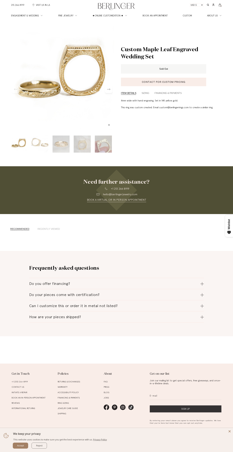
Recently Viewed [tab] (49, 229)
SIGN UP (185, 408)
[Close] (229, 431)
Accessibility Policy (68, 392)
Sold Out (163, 69)
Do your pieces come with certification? (64, 294)
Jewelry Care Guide (68, 408)
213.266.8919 (17, 5)
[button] (208, 5)
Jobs (106, 398)
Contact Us (18, 387)
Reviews (16, 403)
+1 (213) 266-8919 (20, 381)
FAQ (106, 381)
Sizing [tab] (145, 93)
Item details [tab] (128, 93)
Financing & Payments (69, 398)
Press (106, 387)
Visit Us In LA (43, 5)
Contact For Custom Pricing (163, 81)
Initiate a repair (19, 392)
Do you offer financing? (49, 283)
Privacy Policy (100, 439)
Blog (106, 392)
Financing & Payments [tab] (168, 93)
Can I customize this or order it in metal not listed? (73, 305)
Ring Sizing (63, 403)
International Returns (23, 408)
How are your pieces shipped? (55, 317)
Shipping (62, 413)
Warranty (62, 387)
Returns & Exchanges (69, 381)
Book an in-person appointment (29, 398)
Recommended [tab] (19, 229)
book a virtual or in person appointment (116, 199)
